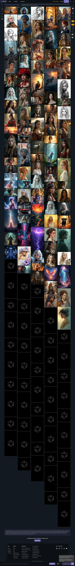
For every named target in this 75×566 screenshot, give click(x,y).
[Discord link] (57, 548)
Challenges (9, 551)
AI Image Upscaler (24, 551)
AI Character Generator (35, 551)
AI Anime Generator (35, 546)
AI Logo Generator (35, 547)
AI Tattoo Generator (35, 549)
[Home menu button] (3, 1)
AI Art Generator (24, 553)
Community (9, 553)
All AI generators (35, 557)
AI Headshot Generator (35, 552)
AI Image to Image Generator (26, 549)
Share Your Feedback (16, 554)
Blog (14, 549)
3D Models (9, 549)
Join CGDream (37, 540)
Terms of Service (15, 557)
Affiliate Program (15, 553)
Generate (66, 563)
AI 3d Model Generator (25, 554)
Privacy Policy (15, 556)
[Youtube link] (66, 548)
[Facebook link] (61, 548)
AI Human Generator (35, 554)
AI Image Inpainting (25, 557)
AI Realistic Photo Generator (36, 555)
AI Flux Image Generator (25, 556)
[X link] (64, 548)
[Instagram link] (59, 548)
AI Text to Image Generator (26, 548)
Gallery (9, 548)
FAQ (13, 551)
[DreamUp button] (72, 563)
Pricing (14, 548)
